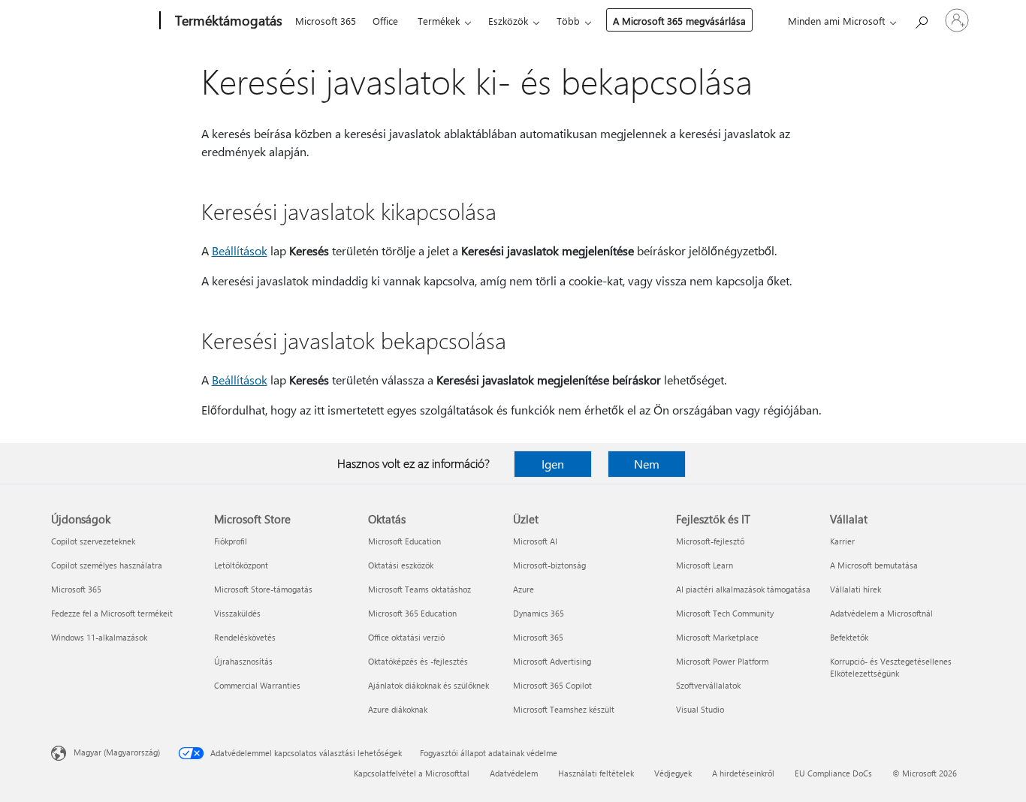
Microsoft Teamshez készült (563, 709)
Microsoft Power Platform (722, 661)
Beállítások (239, 250)
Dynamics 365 (538, 613)
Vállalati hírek (855, 589)
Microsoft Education (404, 541)
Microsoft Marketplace (717, 637)
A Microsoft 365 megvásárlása (679, 20)
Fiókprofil (230, 541)
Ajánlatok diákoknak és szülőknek (428, 685)
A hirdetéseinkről (743, 773)
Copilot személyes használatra (106, 565)
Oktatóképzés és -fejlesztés (418, 661)
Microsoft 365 (325, 20)
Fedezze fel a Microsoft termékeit (112, 613)
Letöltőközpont (241, 565)
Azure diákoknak (397, 709)
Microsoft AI (535, 541)
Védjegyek (673, 773)
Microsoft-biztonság (549, 565)
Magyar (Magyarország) (117, 752)
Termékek (439, 20)
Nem (646, 464)
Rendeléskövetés (245, 637)
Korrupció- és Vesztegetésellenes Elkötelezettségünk (891, 667)
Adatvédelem (514, 773)
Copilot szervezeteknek (93, 541)
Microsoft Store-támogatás (263, 589)
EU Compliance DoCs (833, 773)
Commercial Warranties (257, 685)
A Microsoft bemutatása (874, 565)
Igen (553, 464)
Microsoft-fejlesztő (710, 541)
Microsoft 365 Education (412, 613)
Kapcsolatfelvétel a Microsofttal (411, 773)
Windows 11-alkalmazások (99, 637)
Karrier (842, 541)
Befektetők (849, 637)
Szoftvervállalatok (708, 685)
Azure (523, 589)
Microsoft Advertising (552, 661)
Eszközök (508, 20)
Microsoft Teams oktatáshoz (419, 589)
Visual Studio (700, 709)
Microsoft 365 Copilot (552, 685)
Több (568, 20)
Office (385, 20)
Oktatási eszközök (400, 565)
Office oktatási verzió (406, 637)
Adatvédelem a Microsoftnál (881, 613)
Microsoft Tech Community (725, 613)
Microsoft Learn (704, 565)
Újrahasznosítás (243, 661)
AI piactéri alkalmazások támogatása (743, 589)
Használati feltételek (596, 773)
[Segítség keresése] (920, 19)
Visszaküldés (237, 613)
